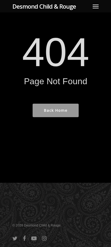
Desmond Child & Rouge (44, 6)
